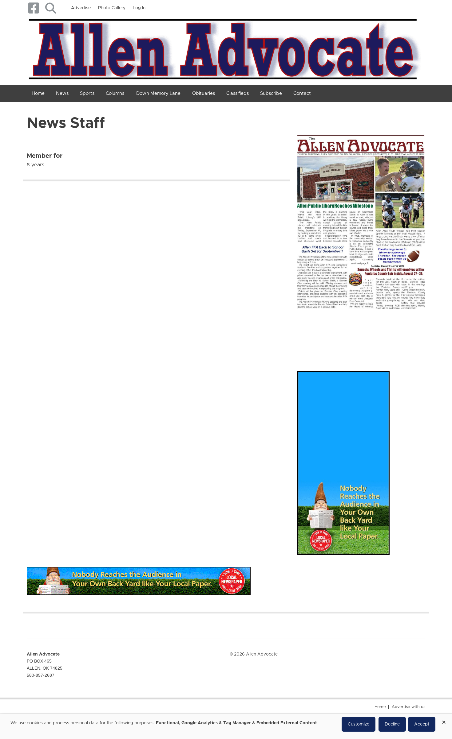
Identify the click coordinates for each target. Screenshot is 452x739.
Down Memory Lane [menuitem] (158, 93)
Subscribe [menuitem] (271, 93)
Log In (139, 8)
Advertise (81, 8)
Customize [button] (358, 724)
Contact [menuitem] (302, 93)
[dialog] (226, 726)
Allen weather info (404, 334)
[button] (50, 8)
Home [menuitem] (38, 93)
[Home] (224, 47)
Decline (392, 724)
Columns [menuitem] (115, 93)
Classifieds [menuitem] (237, 93)
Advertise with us (408, 707)
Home (380, 707)
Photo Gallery (111, 8)
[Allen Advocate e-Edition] (361, 220)
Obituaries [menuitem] (203, 93)
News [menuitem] (62, 93)
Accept (421, 724)
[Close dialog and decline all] (443, 720)
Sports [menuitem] (87, 93)
